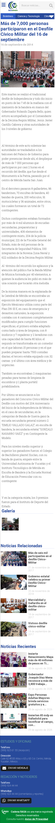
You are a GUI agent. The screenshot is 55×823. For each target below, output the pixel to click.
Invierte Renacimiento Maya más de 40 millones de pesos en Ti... (40, 658)
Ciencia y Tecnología (29, 16)
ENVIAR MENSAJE (18, 768)
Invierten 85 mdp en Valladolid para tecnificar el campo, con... (40, 720)
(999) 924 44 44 (9, 785)
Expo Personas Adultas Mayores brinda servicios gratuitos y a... (39, 699)
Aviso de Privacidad (36, 819)
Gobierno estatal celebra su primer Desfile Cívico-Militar (39, 581)
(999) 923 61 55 (9, 750)
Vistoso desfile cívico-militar (37, 625)
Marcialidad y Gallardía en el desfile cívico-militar (37, 604)
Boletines (8, 16)
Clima (47, 16)
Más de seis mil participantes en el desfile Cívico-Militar (40, 557)
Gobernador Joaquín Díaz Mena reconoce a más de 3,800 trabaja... (40, 679)
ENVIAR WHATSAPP (19, 800)
